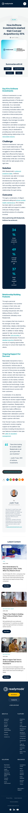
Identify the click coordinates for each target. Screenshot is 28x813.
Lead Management (23, 725)
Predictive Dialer (22, 719)
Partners (6, 734)
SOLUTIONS (5, 759)
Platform (21, 714)
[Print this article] (10, 479)
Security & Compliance (23, 733)
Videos (21, 784)
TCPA (4, 561)
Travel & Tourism (6, 779)
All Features (22, 738)
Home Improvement (7, 782)
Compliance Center (23, 765)
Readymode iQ (23, 741)
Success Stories (22, 781)
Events (5, 722)
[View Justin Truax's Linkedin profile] (14, 500)
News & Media (6, 725)
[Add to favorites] (19, 479)
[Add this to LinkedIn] (7, 479)
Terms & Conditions (14, 801)
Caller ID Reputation (22, 745)
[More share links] (22, 479)
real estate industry (8, 136)
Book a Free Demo (23, 752)
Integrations (23, 736)
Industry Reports (22, 773)
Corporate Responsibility (7, 729)
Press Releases (22, 777)
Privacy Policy (9, 798)
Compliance (8, 546)
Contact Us (7, 737)
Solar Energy (7, 767)
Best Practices (6, 608)
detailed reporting (8, 340)
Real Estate (7, 765)
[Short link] (16, 479)
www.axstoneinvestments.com (14, 527)
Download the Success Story (12, 472)
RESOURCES (21, 759)
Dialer (12, 608)
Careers (6, 732)
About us (5, 714)
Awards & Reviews (6, 719)
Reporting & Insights (23, 729)
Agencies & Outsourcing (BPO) (7, 774)
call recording (15, 335)
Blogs (21, 768)
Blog (4, 546)
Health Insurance (6, 770)
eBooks (21, 770)
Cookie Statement (18, 798)
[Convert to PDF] (13, 479)
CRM (21, 722)
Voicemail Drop (22, 748)
